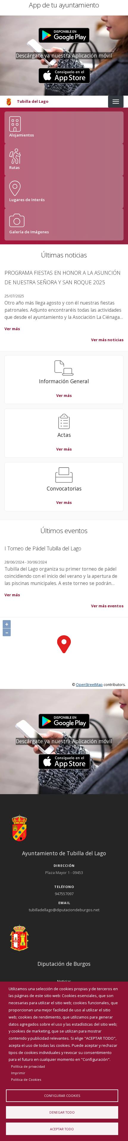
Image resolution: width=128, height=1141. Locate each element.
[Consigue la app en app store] (64, 75)
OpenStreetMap (89, 684)
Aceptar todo (62, 1129)
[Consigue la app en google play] (64, 35)
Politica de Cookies (26, 1079)
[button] (64, 35)
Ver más (12, 328)
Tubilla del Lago (33, 101)
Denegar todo (62, 1112)
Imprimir (18, 1073)
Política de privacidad (28, 1066)
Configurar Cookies (62, 1095)
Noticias (64, 981)
